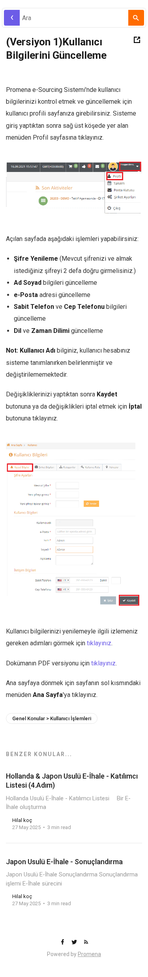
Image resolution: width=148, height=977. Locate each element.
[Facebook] (63, 942)
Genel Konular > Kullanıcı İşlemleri (51, 718)
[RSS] (86, 942)
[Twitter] (75, 942)
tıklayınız (99, 643)
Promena (89, 954)
